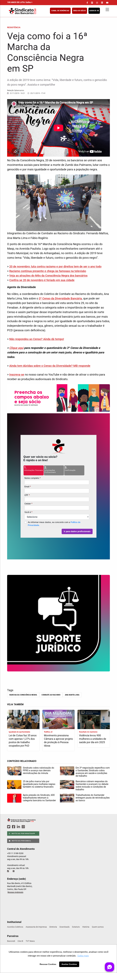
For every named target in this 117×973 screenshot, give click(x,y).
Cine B (20, 941)
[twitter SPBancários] (9, 827)
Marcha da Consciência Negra (23, 695)
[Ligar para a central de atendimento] (8, 871)
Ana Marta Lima (72, 695)
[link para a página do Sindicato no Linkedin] (102, 3)
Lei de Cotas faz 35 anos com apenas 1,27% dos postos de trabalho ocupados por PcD (23, 740)
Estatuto (76, 927)
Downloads (64, 927)
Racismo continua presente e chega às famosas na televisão (47, 271)
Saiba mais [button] (83, 956)
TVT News (30, 941)
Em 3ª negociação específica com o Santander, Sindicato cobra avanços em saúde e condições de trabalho (93, 771)
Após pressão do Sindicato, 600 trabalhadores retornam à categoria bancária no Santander (39, 798)
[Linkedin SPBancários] (19, 827)
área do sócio (79, 11)
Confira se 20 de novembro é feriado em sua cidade (41, 280)
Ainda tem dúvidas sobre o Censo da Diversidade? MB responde (49, 365)
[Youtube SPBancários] (29, 827)
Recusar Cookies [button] (48, 964)
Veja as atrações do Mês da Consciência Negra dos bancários (48, 275)
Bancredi (11, 941)
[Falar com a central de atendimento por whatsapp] (14, 871)
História (85, 927)
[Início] (36, 11)
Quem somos (98, 927)
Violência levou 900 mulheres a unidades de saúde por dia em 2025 (92, 739)
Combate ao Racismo (51, 695)
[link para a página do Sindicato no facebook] (87, 3)
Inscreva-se (16, 374)
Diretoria (53, 927)
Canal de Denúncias (60, 11)
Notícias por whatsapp (23, 833)
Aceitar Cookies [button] (69, 964)
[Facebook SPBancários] (14, 827)
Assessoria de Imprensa (36, 927)
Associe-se (94, 11)
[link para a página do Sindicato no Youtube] (107, 3)
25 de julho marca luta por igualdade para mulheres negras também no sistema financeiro (39, 784)
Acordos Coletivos (15, 927)
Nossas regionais (15, 892)
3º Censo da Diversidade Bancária (60, 298)
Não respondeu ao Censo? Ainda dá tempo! (36, 339)
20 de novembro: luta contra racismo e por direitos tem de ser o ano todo (55, 266)
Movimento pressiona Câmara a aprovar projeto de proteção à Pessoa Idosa (58, 740)
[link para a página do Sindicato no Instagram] (97, 3)
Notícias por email (21, 841)
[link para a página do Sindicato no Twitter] (92, 3)
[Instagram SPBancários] (24, 827)
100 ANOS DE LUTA (19, 2)
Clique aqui (16, 348)
